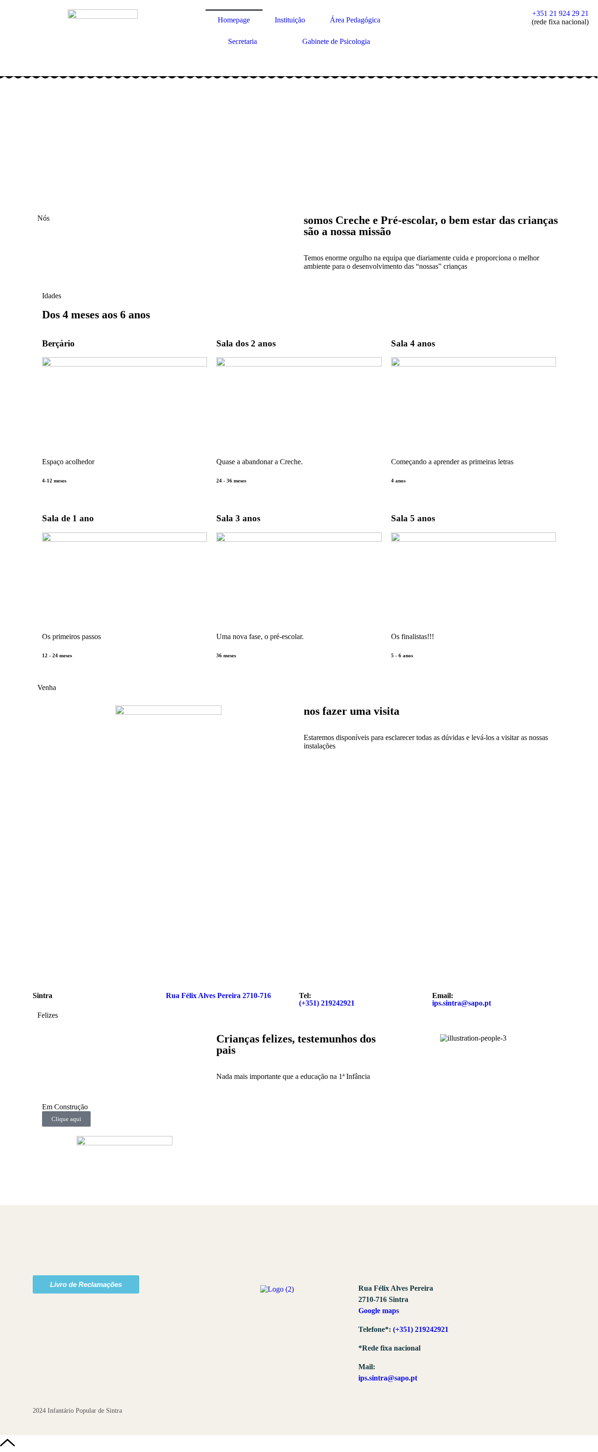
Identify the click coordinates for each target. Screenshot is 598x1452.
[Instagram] (522, 1296)
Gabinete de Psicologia (336, 41)
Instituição (290, 20)
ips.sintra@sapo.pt (461, 1003)
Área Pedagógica (355, 20)
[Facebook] (492, 1296)
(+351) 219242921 (327, 1003)
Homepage (234, 20)
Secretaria (242, 41)
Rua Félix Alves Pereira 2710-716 (218, 995)
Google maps (378, 1311)
